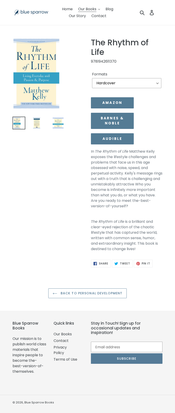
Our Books (63, 334)
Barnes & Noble (112, 121)
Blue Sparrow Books (39, 402)
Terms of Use (65, 359)
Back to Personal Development (90, 293)
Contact (61, 340)
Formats (99, 74)
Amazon (112, 102)
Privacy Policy (60, 350)
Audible (112, 138)
